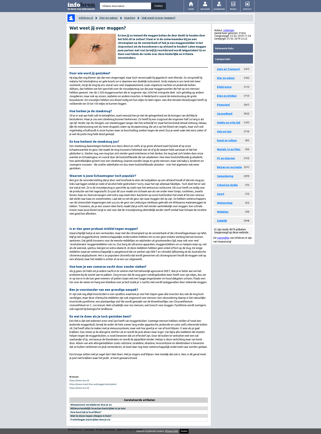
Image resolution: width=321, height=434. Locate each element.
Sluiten (184, 431)
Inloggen (205, 9)
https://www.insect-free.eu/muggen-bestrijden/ (93, 384)
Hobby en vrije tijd (228, 122)
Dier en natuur (108, 17)
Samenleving (225, 176)
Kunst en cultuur (227, 140)
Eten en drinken (227, 95)
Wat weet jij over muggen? (159, 17)
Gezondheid (224, 113)
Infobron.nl (86, 17)
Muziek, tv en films (228, 149)
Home (191, 9)
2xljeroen (228, 30)
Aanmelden (219, 9)
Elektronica (224, 86)
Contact (247, 9)
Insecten (129, 17)
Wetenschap (225, 202)
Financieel (223, 104)
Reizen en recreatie (229, 167)
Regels (233, 9)
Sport (220, 193)
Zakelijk (222, 220)
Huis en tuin (224, 131)
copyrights (223, 237)
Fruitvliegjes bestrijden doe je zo (90, 419)
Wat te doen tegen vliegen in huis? (90, 415)
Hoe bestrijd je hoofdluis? (85, 412)
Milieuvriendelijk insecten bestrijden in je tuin (98, 408)
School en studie (227, 185)
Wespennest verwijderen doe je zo (91, 404)
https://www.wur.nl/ (79, 380)
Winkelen (222, 211)
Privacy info (171, 431)
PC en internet (226, 158)
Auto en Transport (228, 69)
